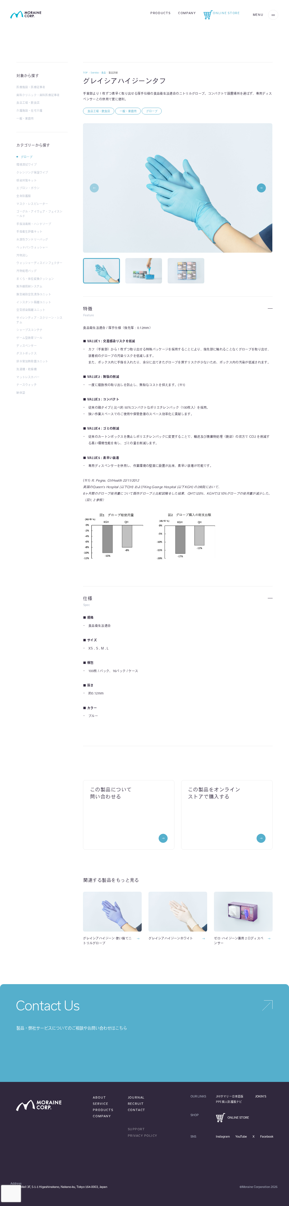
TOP (85, 73)
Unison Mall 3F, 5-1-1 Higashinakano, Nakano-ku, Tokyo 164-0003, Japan (58, 1186)
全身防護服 (23, 195)
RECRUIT (136, 1103)
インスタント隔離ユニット (33, 302)
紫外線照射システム (29, 286)
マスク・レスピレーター (32, 203)
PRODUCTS (103, 1110)
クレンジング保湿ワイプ (32, 172)
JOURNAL (136, 1097)
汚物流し (22, 255)
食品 (103, 73)
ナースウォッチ (26, 384)
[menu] (273, 15)
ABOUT (99, 1097)
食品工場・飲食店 (28, 102)
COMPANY (102, 1116)
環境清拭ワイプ (26, 164)
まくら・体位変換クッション (35, 278)
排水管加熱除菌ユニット (32, 361)
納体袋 (20, 392)
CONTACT (137, 1110)
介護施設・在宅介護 (29, 110)
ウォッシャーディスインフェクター (39, 262)
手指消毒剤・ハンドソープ (33, 223)
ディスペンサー (26, 345)
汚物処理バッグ (26, 270)
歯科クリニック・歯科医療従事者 (38, 95)
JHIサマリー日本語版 (229, 1096)
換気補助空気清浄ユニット (33, 294)
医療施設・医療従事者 (30, 87)
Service (95, 73)
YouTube (241, 1136)
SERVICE (100, 1103)
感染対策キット (26, 180)
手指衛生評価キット (29, 231)
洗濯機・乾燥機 (26, 369)
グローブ (26, 156)
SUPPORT (136, 1129)
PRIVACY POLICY (142, 1135)
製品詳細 (113, 73)
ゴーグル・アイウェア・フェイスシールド (39, 213)
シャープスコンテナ (29, 329)
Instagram (223, 1136)
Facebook (266, 1136)
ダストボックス (26, 353)
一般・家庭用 (25, 118)
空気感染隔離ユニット (30, 309)
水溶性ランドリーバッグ (32, 239)
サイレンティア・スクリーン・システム (39, 320)
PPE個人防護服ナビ (229, 1101)
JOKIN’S (260, 1096)
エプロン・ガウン (28, 188)
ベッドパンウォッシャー (32, 247)
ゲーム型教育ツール (29, 337)
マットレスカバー (28, 377)
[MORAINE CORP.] (25, 14)
